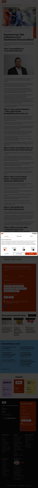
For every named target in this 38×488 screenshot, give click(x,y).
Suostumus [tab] (6, 236)
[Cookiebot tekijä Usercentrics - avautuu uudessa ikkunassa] (33, 233)
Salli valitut (7, 253)
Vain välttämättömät (19, 253)
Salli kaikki (31, 253)
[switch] (14, 250)
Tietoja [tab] (31, 236)
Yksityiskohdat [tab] (19, 236)
